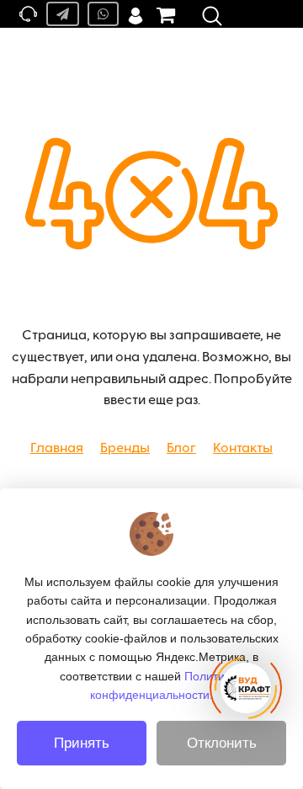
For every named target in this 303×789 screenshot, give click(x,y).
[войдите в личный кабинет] (135, 13)
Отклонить (222, 743)
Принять (81, 743)
